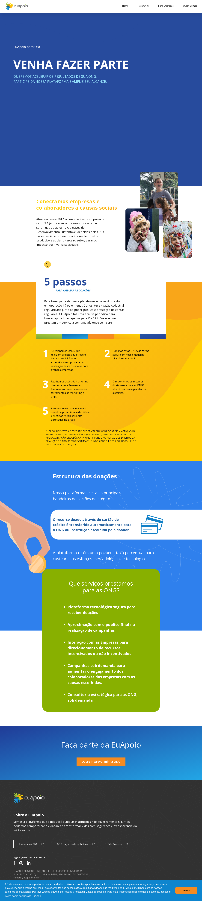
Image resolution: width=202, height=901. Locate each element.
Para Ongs (143, 5)
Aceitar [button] (186, 890)
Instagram (21, 863)
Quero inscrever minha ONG (101, 761)
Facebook (14, 863)
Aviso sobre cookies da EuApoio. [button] (23, 896)
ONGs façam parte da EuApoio (73, 843)
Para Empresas (166, 5)
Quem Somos (190, 5)
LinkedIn (28, 863)
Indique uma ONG (28, 843)
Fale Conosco (115, 843)
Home (125, 5)
